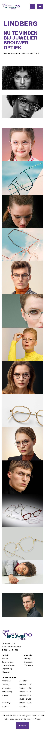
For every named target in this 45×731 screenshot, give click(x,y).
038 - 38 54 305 (31, 53)
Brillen (5, 658)
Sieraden (28, 662)
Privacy (38, 719)
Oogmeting (7, 669)
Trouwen (28, 665)
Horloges (28, 658)
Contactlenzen (8, 665)
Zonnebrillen (8, 662)
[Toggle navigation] (40, 6)
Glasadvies (7, 672)
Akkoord (22, 726)
